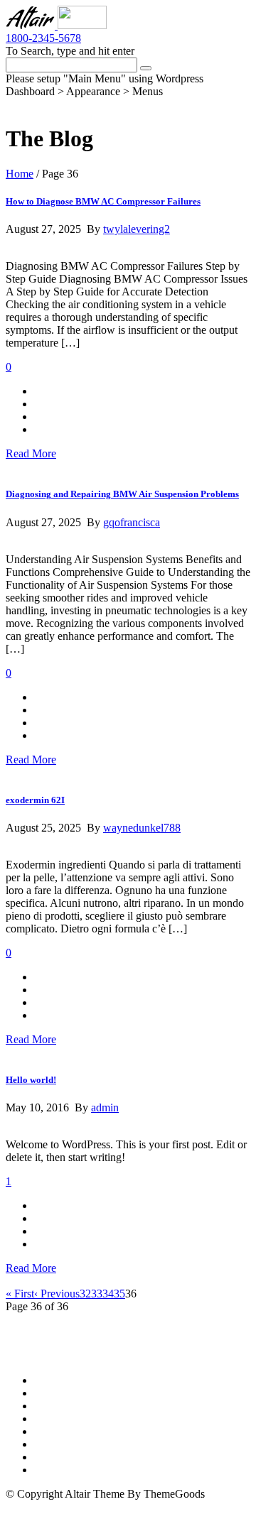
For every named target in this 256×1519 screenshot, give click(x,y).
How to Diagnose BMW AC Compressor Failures (103, 201)
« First (20, 1293)
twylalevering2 (136, 229)
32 (85, 1293)
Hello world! (31, 1079)
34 (108, 1293)
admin (105, 1107)
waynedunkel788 (142, 828)
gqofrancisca (131, 522)
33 (96, 1293)
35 (119, 1293)
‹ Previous (57, 1293)
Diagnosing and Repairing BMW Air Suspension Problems (122, 494)
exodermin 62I (35, 800)
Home (19, 174)
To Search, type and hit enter (70, 51)
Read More (31, 453)
